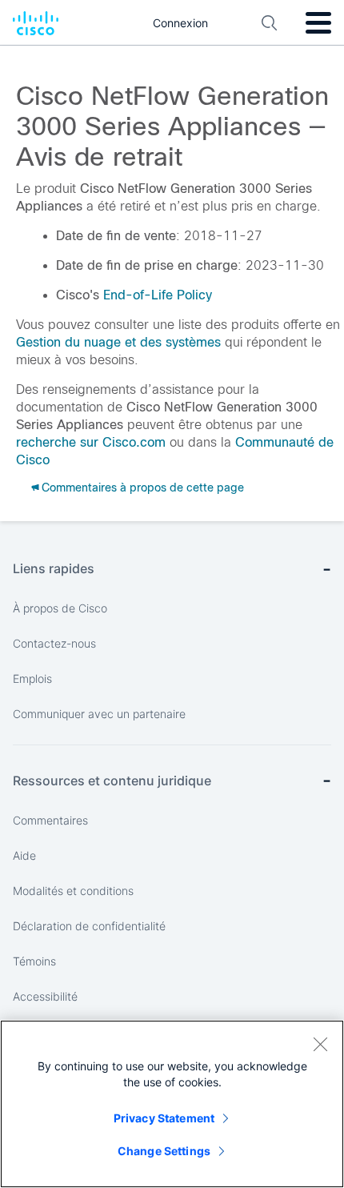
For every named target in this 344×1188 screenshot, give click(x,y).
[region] (172, 1104)
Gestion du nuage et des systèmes (118, 342)
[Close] (320, 1044)
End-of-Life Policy (157, 295)
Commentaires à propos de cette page (143, 487)
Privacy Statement (164, 1118)
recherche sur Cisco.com (91, 442)
